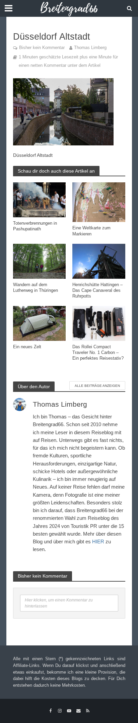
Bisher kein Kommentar (42, 47)
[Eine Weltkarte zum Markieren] (98, 202)
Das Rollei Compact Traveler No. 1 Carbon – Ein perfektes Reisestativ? (98, 353)
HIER (98, 541)
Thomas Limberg (90, 47)
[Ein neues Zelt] (39, 323)
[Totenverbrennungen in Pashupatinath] (39, 199)
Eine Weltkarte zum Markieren (91, 231)
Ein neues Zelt (27, 347)
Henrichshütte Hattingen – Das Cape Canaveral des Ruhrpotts (97, 290)
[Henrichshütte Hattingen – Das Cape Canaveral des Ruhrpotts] (98, 261)
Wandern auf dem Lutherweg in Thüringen (35, 287)
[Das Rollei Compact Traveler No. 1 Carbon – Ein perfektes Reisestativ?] (98, 323)
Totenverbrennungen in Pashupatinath (35, 226)
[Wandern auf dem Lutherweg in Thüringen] (39, 261)
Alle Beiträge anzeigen (97, 386)
